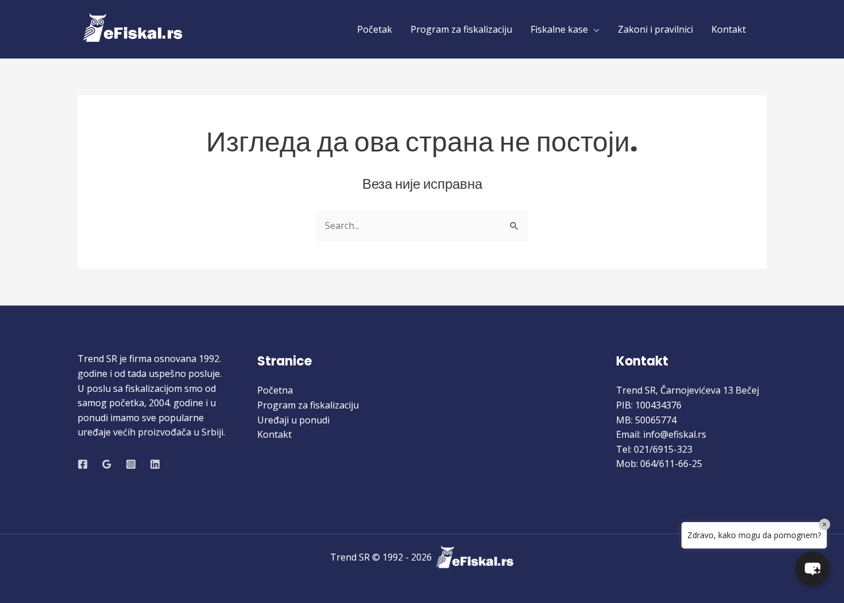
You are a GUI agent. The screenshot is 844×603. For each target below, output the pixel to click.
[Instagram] (131, 464)
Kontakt (728, 29)
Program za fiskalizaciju (461, 29)
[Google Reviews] (107, 464)
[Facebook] (83, 464)
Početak (374, 29)
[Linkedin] (155, 464)
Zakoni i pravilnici (655, 29)
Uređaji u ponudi (293, 420)
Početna (275, 390)
